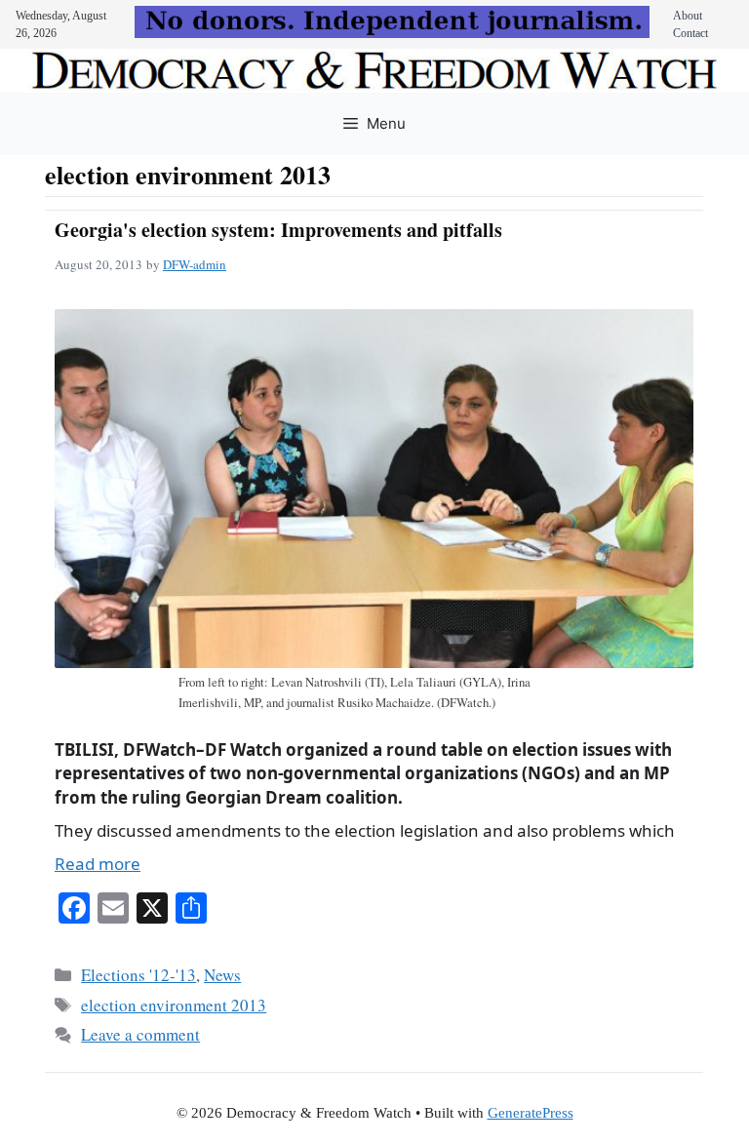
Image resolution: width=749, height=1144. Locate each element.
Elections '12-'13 (138, 975)
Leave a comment (140, 1034)
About (687, 15)
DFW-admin (194, 264)
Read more (97, 863)
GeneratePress (530, 1113)
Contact (690, 33)
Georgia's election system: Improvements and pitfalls (278, 230)
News (222, 975)
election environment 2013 (173, 1005)
